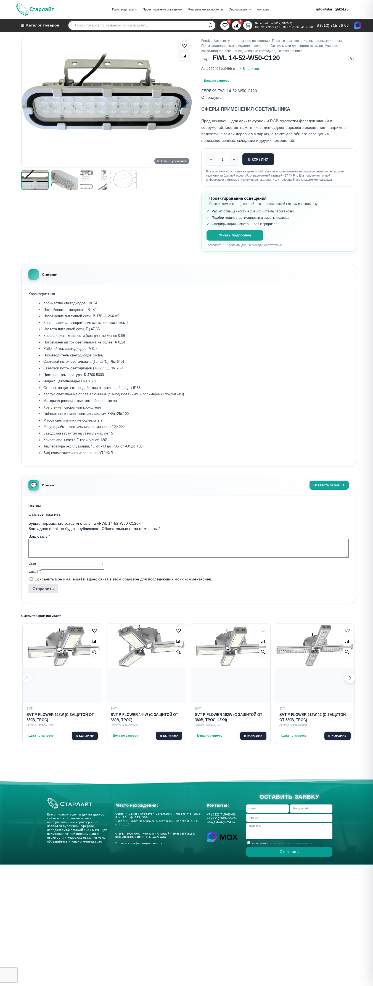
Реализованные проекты (205, 9)
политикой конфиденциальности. (291, 843)
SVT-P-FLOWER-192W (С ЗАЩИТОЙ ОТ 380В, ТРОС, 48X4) (228, 717)
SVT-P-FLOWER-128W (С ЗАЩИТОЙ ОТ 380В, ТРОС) (60, 717)
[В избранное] (184, 46)
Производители (123, 9)
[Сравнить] (184, 56)
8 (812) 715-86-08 (333, 25)
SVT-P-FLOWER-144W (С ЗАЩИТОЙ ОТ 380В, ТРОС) (144, 717)
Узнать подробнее (235, 235)
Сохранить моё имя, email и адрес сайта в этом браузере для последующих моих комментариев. (123, 579)
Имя (33, 564)
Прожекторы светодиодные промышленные (307, 40)
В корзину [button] (85, 735)
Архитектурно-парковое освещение (242, 40)
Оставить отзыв (326, 485)
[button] (186, 102)
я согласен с (282, 843)
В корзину (258, 159)
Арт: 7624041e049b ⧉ (218, 68)
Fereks (206, 40)
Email (34, 571)
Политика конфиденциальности (140, 843)
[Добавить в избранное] (94, 631)
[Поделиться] (205, 58)
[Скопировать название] (352, 58)
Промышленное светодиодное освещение (234, 45)
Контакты (262, 9)
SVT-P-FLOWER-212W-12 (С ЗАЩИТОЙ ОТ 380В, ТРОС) (312, 717)
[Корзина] (247, 25)
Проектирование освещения (162, 9)
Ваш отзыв (39, 536)
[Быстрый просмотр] (94, 652)
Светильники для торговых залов (297, 45)
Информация (238, 9)
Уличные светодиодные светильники (273, 51)
